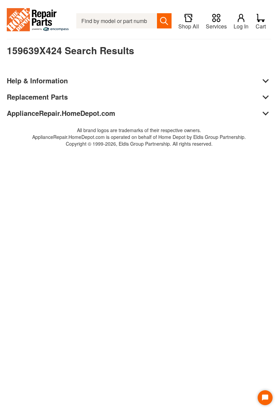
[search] (164, 20)
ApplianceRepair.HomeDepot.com (61, 113)
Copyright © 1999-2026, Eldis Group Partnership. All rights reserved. (139, 143)
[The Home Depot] (38, 21)
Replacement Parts (37, 97)
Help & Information (37, 80)
